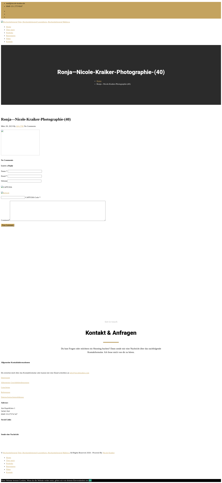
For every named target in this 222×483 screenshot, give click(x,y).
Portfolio (9, 33)
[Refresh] (5, 193)
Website (4, 181)
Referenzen (5, 392)
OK (90, 480)
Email (4, 176)
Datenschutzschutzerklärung (12, 397)
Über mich (10, 30)
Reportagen (10, 36)
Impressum (5, 378)
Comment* (5, 220)
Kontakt (9, 42)
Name (4, 171)
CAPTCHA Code (32, 197)
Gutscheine (5, 387)
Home (8, 27)
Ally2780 (20, 126)
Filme (8, 39)
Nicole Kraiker (109, 453)
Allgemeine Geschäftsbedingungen (15, 383)
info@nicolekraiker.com (79, 373)
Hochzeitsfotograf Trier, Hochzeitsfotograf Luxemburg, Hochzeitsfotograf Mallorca (36, 453)
